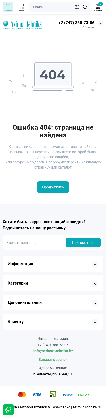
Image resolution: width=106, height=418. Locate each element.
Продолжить (53, 187)
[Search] (85, 7)
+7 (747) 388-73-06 (76, 22)
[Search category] (77, 7)
